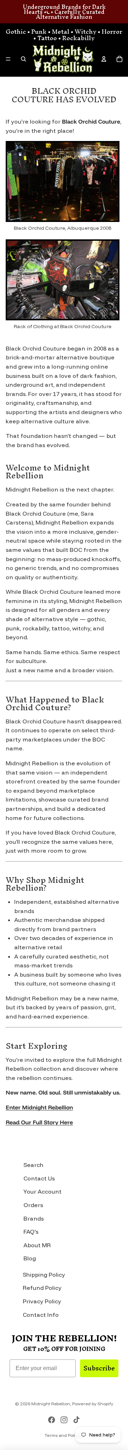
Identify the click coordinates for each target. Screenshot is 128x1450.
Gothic (16, 31)
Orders (33, 1205)
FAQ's (30, 1231)
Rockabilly (78, 38)
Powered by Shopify (92, 1403)
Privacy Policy (42, 1301)
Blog (29, 1258)
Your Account (42, 1191)
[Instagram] (64, 1420)
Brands (33, 1218)
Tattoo (47, 38)
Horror (112, 31)
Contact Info (41, 1314)
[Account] (104, 59)
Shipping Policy (44, 1274)
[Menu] (8, 59)
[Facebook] (51, 1420)
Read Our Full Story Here (39, 1122)
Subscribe (99, 1368)
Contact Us (39, 1178)
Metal (60, 31)
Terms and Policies (64, 1435)
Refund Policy (42, 1287)
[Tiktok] (76, 1420)
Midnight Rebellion (50, 1403)
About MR (37, 1245)
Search (33, 1164)
